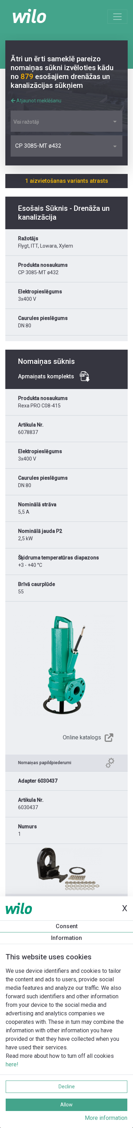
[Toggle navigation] (117, 17)
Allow (66, 1104)
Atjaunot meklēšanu (38, 100)
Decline (67, 1086)
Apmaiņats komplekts (46, 376)
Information (66, 938)
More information (106, 1118)
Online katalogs (82, 737)
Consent (67, 926)
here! (12, 1064)
